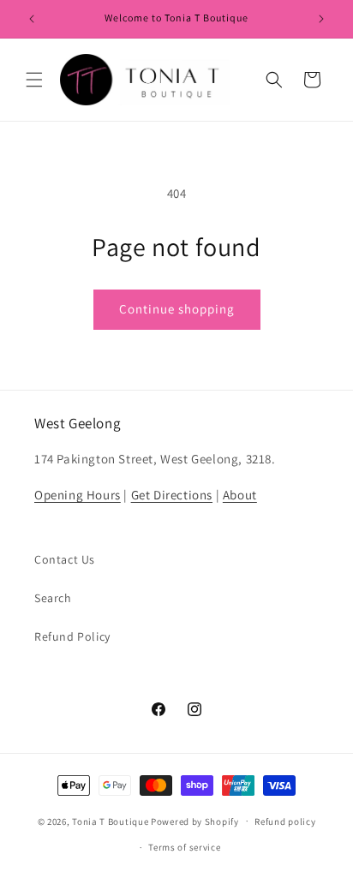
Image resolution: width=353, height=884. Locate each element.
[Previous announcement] (32, 19)
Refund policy (284, 821)
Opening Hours (77, 495)
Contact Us (64, 559)
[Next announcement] (321, 19)
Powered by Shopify (195, 821)
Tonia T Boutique (110, 821)
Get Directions (171, 495)
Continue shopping (177, 309)
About (240, 495)
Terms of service (184, 847)
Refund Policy (72, 636)
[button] (34, 80)
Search (53, 598)
